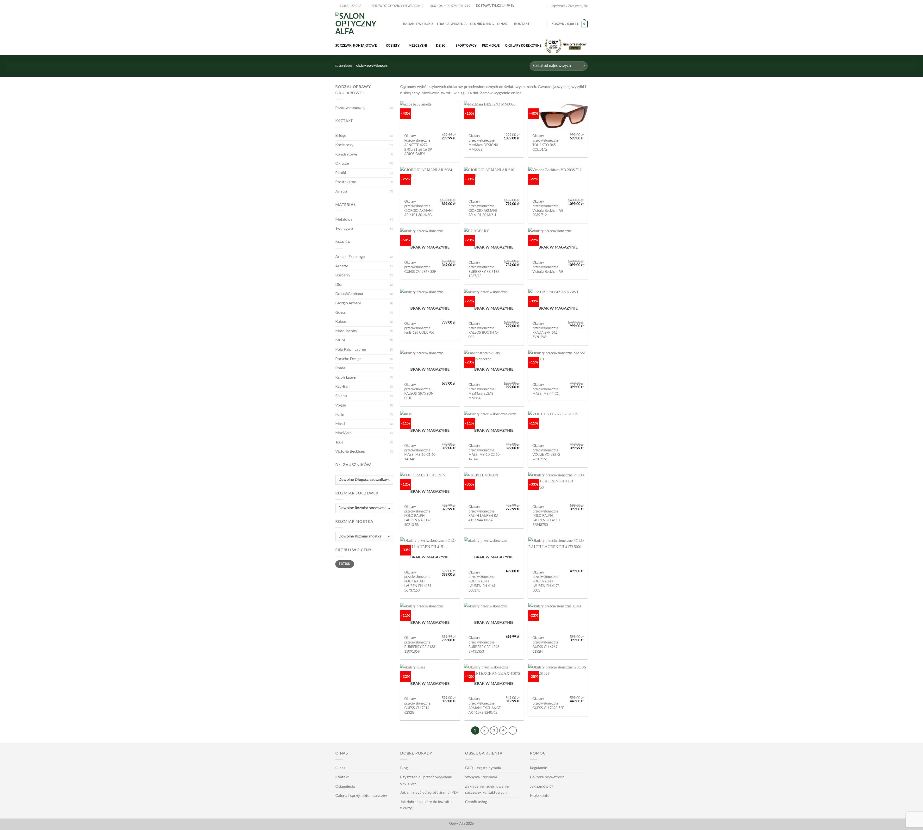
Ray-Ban (342, 386)
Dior (339, 285)
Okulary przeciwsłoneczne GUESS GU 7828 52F (548, 703)
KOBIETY (393, 45)
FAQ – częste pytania (483, 768)
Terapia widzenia (452, 24)
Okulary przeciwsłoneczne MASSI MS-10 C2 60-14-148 (484, 452)
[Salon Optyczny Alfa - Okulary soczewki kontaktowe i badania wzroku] (365, 24)
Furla (339, 414)
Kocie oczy (344, 145)
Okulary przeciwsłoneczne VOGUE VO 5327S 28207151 (546, 452)
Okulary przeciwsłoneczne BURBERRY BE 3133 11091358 (419, 644)
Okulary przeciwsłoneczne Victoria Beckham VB (547, 267)
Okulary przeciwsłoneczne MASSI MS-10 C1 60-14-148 (420, 452)
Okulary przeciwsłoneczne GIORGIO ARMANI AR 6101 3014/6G (418, 208)
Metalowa (343, 219)
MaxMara (343, 433)
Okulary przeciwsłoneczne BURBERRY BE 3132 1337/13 (483, 269)
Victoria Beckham (350, 451)
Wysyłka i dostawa (481, 777)
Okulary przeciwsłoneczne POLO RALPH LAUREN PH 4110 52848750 (546, 516)
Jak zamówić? (541, 786)
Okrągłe (342, 163)
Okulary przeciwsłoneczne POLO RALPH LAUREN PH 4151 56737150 (417, 581)
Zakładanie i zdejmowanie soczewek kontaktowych (487, 790)
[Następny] (513, 730)
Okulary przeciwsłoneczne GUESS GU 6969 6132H (545, 644)
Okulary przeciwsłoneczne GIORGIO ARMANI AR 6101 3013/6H (482, 208)
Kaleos (341, 322)
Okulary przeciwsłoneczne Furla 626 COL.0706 (419, 328)
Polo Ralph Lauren (350, 349)
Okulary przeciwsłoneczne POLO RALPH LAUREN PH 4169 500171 (482, 581)
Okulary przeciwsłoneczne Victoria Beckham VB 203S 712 (547, 208)
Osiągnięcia (345, 786)
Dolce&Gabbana (349, 294)
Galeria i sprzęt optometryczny (361, 796)
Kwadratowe (346, 154)
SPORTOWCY (466, 45)
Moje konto (539, 796)
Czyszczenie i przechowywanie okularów (426, 780)
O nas (502, 24)
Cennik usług (482, 24)
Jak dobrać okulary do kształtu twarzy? (426, 805)
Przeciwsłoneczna (350, 108)
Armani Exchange (350, 257)
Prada (340, 368)
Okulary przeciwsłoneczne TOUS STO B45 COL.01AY (545, 142)
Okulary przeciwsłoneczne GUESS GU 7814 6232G (417, 705)
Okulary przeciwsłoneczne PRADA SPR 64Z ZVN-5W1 (545, 330)
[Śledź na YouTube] (543, 6)
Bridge (340, 135)
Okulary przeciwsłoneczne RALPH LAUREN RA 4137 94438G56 (483, 513)
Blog (404, 768)
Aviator (341, 191)
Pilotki (340, 173)
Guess (340, 312)
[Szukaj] (542, 24)
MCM (340, 340)
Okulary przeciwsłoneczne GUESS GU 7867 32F (420, 267)
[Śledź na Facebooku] (534, 6)
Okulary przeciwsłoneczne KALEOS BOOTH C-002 (483, 330)
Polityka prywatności (548, 777)
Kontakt (522, 24)
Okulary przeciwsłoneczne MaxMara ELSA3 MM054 (481, 391)
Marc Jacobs (346, 331)
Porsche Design (348, 359)
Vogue (340, 405)
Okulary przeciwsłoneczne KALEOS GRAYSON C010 (419, 391)
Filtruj (344, 563)
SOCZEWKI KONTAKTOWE (356, 45)
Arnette (341, 266)
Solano (341, 396)
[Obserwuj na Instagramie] (539, 6)
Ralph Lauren (346, 377)
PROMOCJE (491, 45)
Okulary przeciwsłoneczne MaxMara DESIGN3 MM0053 (483, 142)
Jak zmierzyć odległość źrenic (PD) (429, 792)
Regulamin (538, 768)
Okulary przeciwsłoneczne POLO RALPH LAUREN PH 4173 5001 (546, 581)
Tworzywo (344, 229)
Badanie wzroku (418, 24)
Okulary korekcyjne (523, 45)
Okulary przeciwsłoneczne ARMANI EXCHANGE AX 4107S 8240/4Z (484, 705)
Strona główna (343, 65)
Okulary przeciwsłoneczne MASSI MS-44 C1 (545, 389)
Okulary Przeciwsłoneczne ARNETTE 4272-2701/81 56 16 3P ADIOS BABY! (418, 145)
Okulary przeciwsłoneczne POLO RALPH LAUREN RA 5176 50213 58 (417, 516)
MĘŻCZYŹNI (418, 45)
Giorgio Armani (348, 303)
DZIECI (441, 45)
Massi (340, 424)
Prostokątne (345, 182)
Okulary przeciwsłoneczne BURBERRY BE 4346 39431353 (483, 644)
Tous (339, 442)
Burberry (342, 275)
